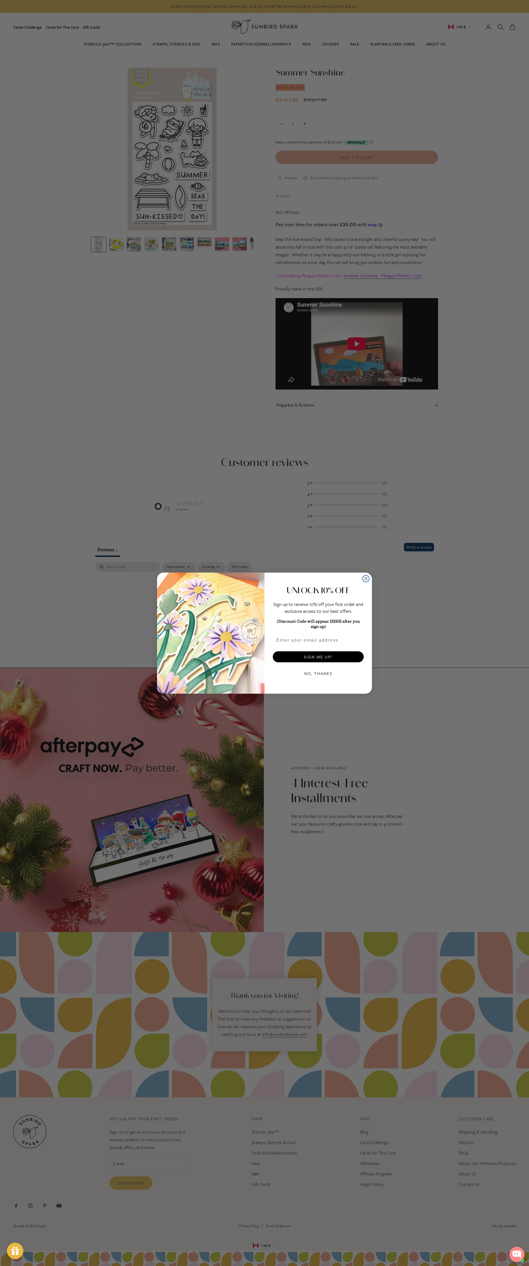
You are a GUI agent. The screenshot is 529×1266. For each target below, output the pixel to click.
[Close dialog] (366, 578)
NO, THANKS (318, 673)
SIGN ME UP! (318, 657)
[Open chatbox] (517, 1254)
